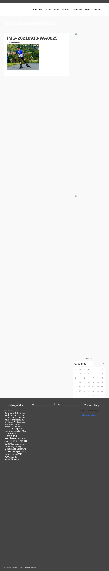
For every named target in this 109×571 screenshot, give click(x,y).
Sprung (6, 454)
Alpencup (10, 411)
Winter (8, 459)
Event (6, 422)
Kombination (8, 429)
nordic (14, 433)
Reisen (13, 441)
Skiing (19, 447)
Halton (6, 424)
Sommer (10, 451)
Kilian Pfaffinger (14, 424)
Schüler (7, 447)
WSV (16, 459)
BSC (15, 415)
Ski (16, 447)
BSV (19, 415)
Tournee (12, 454)
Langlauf (17, 428)
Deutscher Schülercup (14, 417)
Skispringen (10, 449)
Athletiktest (16, 410)
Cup (22, 415)
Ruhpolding (15, 444)
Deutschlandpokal (12, 420)
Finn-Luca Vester (20, 422)
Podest (22, 439)
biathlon (8, 415)
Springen (23, 452)
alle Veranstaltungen (90, 415)
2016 (5, 410)
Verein (18, 453)
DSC (22, 420)
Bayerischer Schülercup (14, 413)
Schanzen (22, 444)
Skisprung (21, 449)
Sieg (12, 446)
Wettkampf (11, 456)
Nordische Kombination (12, 437)
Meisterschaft (16, 431)
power (6, 441)
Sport (18, 452)
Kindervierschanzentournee (12, 426)
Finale (11, 422)
